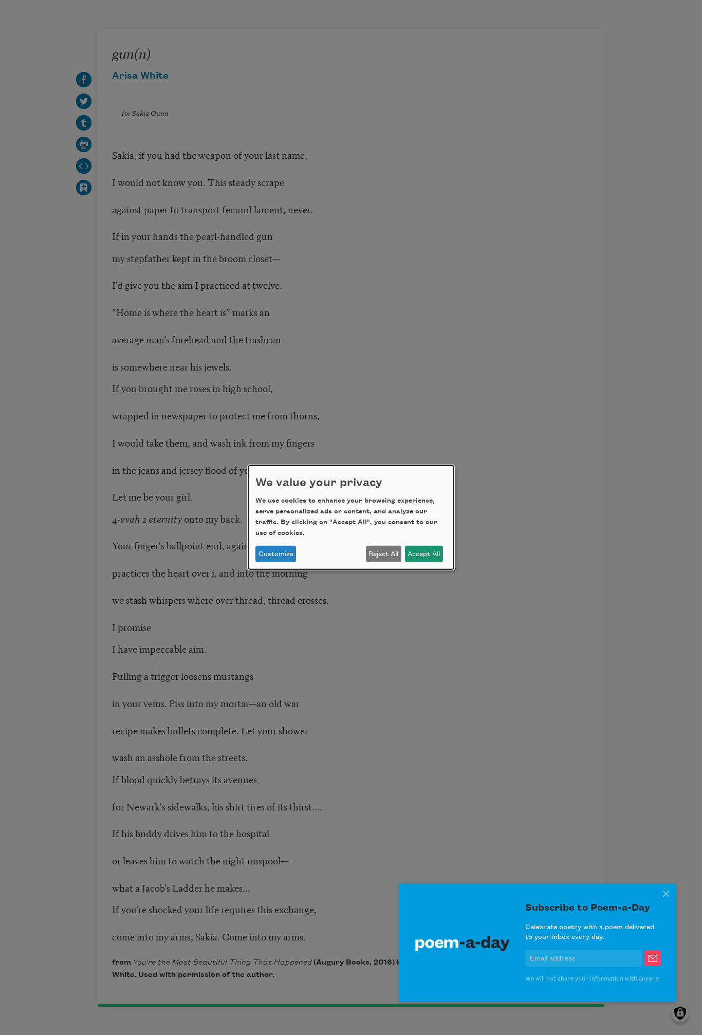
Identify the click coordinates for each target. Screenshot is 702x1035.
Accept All (424, 554)
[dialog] (351, 517)
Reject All (383, 554)
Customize (275, 554)
